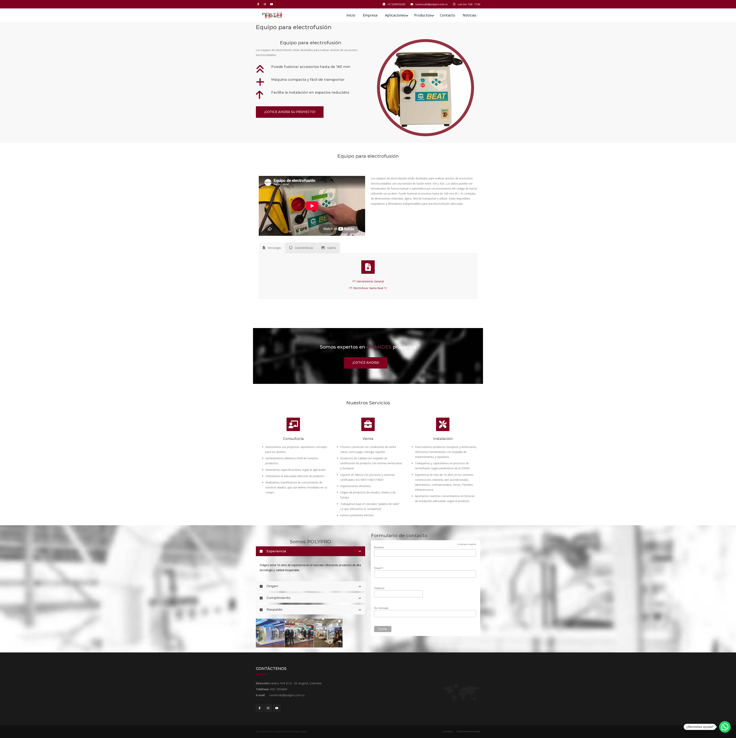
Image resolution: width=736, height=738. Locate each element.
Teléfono (379, 588)
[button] (725, 727)
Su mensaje (381, 607)
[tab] (272, 247)
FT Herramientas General (368, 281)
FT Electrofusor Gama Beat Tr (368, 288)
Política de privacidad (468, 731)
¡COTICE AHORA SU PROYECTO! (289, 112)
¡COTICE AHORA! (365, 362)
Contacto (448, 731)
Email (378, 568)
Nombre (379, 547)
